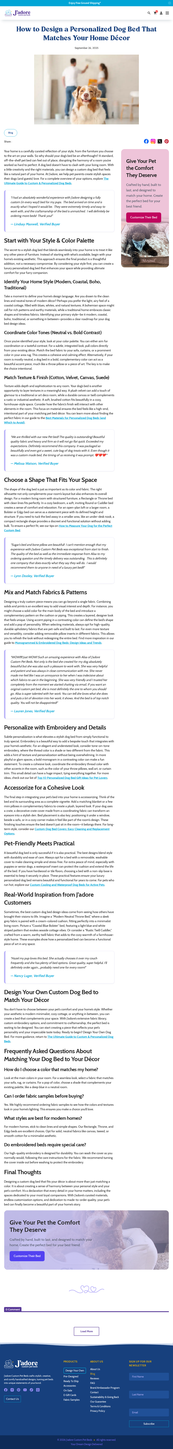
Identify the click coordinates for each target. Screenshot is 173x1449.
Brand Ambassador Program (105, 1387)
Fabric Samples (72, 1399)
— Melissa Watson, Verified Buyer (34, 463)
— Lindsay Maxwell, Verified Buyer (35, 224)
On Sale (68, 1390)
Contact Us (12, 1398)
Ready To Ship (71, 1381)
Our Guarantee (98, 1401)
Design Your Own (75, 1370)
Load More (86, 1331)
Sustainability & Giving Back (104, 1397)
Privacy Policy (97, 1410)
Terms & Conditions (100, 1406)
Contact (94, 1392)
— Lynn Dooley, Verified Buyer (32, 576)
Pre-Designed (71, 1376)
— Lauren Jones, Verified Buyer (32, 711)
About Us (95, 1369)
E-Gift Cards (70, 1395)
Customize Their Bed (143, 217)
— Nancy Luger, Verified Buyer (32, 976)
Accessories (70, 1385)
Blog (10, 132)
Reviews (94, 1378)
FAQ (92, 1383)
